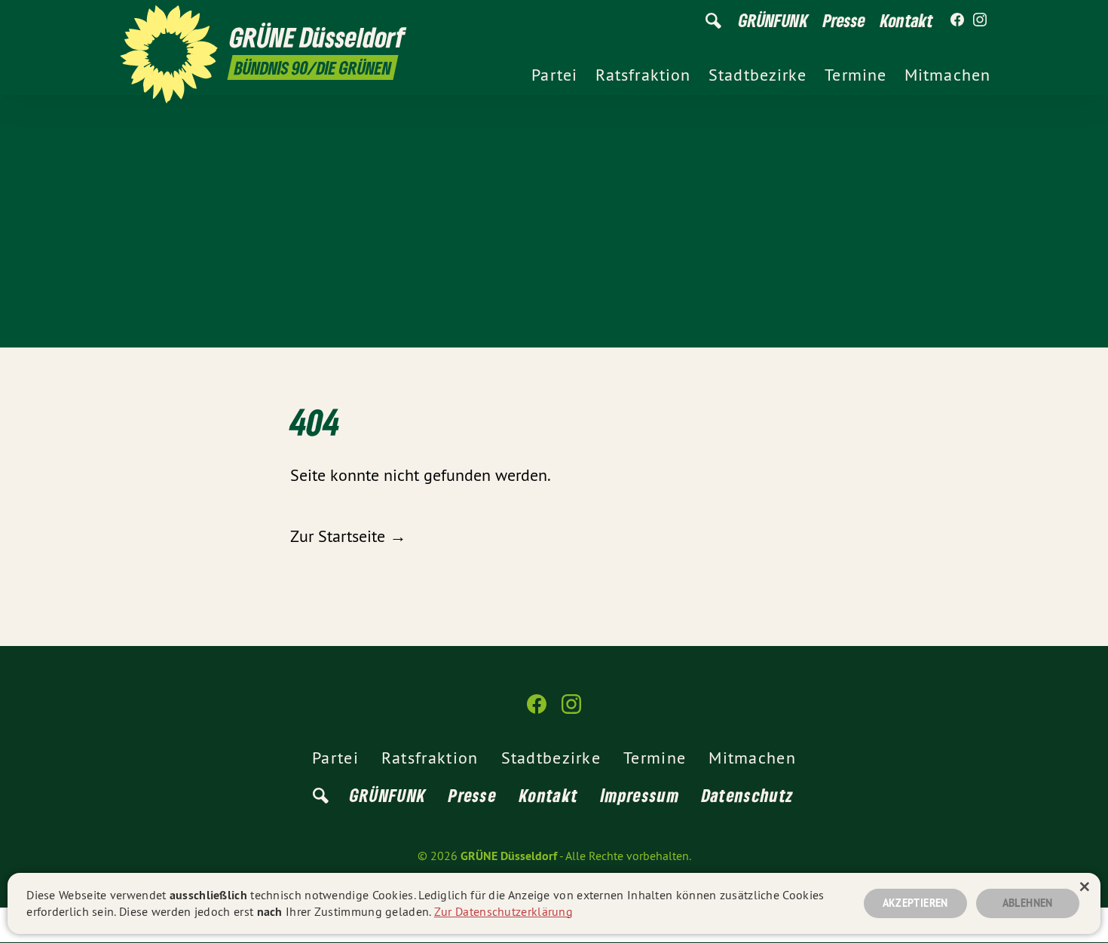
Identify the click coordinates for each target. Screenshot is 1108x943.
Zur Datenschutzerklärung (503, 911)
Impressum (640, 795)
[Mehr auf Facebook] (957, 20)
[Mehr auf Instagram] (980, 20)
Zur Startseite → (348, 536)
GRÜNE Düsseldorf (509, 856)
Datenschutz (748, 795)
